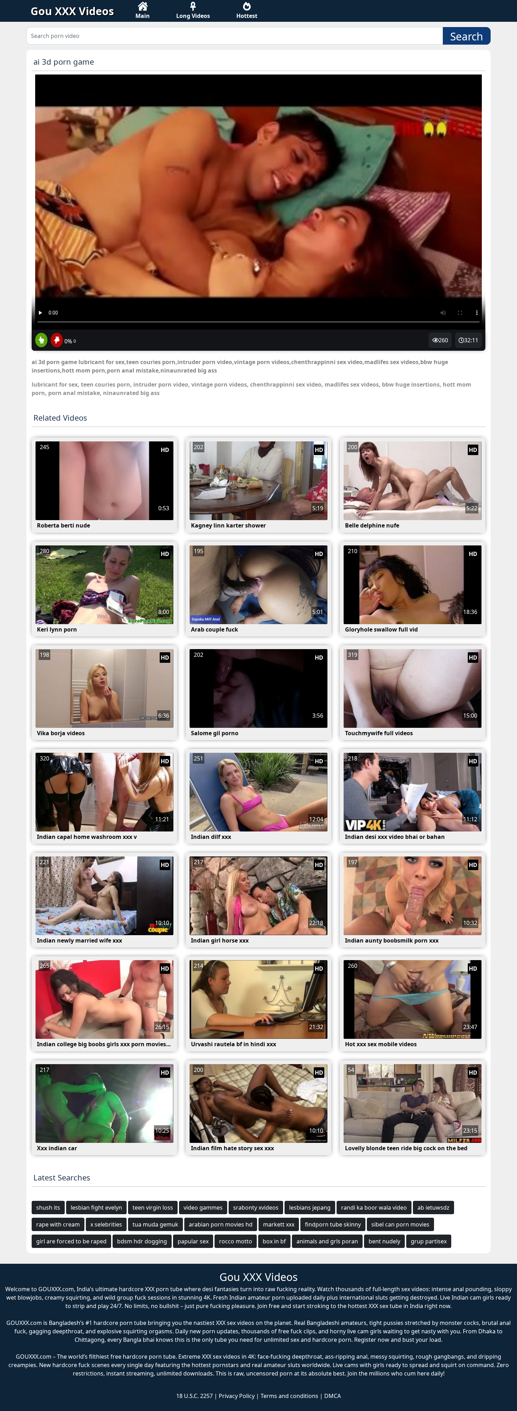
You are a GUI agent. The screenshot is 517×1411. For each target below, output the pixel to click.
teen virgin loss (153, 1207)
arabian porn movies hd (221, 1224)
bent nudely (384, 1241)
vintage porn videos (219, 384)
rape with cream (58, 1224)
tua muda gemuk (155, 1224)
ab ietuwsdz (433, 1207)
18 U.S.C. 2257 (194, 1396)
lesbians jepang (310, 1207)
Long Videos (193, 16)
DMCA (332, 1396)
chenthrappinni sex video (285, 384)
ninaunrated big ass (131, 393)
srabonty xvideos (256, 1207)
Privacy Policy (237, 1396)
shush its (48, 1207)
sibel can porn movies (400, 1224)
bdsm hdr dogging (142, 1241)
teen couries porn (105, 384)
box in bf (274, 1241)
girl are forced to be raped (71, 1241)
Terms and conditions (289, 1396)
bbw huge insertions (411, 384)
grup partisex (429, 1241)
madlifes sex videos (352, 384)
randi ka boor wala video (374, 1207)
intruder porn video (160, 384)
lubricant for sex (55, 384)
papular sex (193, 1241)
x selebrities (106, 1224)
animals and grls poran (327, 1241)
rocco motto (235, 1241)
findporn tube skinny (333, 1224)
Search (466, 36)
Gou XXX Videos (72, 11)
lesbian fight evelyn (96, 1207)
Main (142, 16)
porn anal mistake (74, 393)
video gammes (203, 1207)
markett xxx (278, 1224)
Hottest (246, 16)
